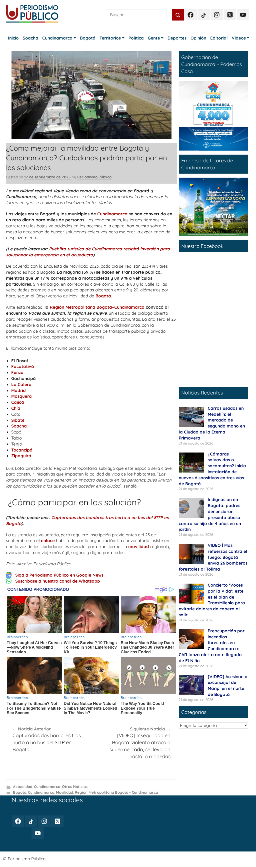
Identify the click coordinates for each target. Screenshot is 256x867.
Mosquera (21, 396)
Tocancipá (21, 450)
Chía (15, 408)
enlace (48, 540)
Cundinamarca (112, 213)
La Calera (21, 384)
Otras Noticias (75, 786)
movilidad (138, 546)
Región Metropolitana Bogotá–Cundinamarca (97, 307)
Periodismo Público (94, 177)
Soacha (19, 425)
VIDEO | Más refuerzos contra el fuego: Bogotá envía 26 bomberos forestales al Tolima (213, 557)
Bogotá (103, 295)
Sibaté (17, 420)
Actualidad (22, 786)
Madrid (18, 390)
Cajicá (17, 402)
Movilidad (64, 792)
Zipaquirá (21, 455)
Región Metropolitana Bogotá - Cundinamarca (116, 792)
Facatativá (22, 366)
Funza (17, 372)
